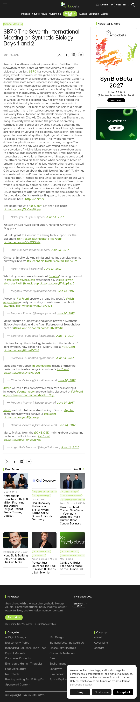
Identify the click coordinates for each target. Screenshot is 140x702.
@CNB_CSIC (42, 432)
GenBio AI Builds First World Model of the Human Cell (71, 566)
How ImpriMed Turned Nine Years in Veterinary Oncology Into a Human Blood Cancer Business (72, 515)
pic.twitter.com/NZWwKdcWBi (22, 439)
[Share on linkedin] (73, 54)
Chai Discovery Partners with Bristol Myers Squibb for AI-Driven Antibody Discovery (42, 511)
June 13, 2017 (55, 217)
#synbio (54, 276)
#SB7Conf (19, 328)
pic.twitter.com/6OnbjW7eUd (21, 372)
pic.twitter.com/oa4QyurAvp (21, 417)
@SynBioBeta (40, 238)
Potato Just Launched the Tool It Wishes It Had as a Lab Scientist (44, 567)
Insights (25, 13)
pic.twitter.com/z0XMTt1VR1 (45, 328)
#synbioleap (27, 280)
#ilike (61, 280)
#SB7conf (33, 261)
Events (83, 13)
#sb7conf (36, 206)
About (104, 13)
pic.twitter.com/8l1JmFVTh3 (21, 350)
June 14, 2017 (65, 291)
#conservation (26, 391)
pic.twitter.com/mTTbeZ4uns (59, 261)
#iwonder (9, 283)
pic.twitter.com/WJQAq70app (22, 209)
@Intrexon (24, 238)
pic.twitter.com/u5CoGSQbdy (21, 242)
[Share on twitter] (59, 54)
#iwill (19, 283)
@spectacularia (41, 365)
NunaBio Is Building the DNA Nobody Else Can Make (16, 559)
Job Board (94, 13)
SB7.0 (32, 71)
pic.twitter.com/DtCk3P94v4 (34, 305)
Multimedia (55, 13)
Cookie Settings (83, 684)
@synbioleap (31, 283)
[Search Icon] (133, 5)
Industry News (39, 13)
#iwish (69, 280)
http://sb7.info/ (34, 199)
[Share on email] (81, 54)
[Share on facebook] (66, 54)
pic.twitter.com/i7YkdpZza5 (56, 283)
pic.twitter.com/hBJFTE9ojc (36, 395)
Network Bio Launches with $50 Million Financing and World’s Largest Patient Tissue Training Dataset (16, 505)
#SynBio (8, 305)
